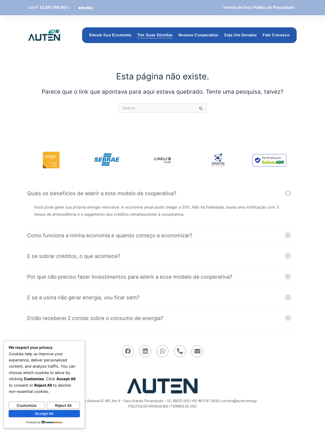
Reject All (63, 405)
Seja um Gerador (240, 35)
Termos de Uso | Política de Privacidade (258, 7)
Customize (26, 405)
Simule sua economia (110, 35)
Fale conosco (276, 35)
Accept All (44, 413)
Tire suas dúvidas (155, 35)
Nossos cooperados (198, 35)
